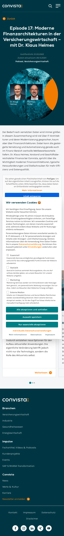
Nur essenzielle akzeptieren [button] (32, 324)
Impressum (50, 335)
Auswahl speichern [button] (32, 317)
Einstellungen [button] (35, 247)
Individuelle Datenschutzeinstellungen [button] (32, 330)
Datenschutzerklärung (30, 244)
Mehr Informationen (18, 335)
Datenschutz (36, 335)
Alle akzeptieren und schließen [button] (32, 309)
